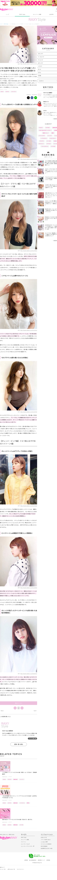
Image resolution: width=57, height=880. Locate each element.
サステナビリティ (20, 869)
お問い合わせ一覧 (11, 869)
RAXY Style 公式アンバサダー (45, 130)
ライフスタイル (45, 146)
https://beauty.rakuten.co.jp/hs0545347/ (28, 673)
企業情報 (26, 860)
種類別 (28, 802)
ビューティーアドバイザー (27, 846)
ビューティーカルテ (25, 844)
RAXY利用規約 (44, 846)
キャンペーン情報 (37, 14)
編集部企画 (15, 779)
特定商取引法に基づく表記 (46, 848)
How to (2, 91)
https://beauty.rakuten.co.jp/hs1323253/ (28, 330)
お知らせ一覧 (44, 837)
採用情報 (48, 860)
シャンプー (22, 779)
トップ (7, 14)
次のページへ (18, 703)
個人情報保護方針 (32, 860)
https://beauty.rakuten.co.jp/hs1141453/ (28, 587)
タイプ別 (21, 824)
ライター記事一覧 (32, 738)
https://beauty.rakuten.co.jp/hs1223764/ (28, 411)
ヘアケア (5, 89)
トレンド (49, 135)
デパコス (48, 143)
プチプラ (41, 141)
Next (35, 710)
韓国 (53, 133)
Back (2, 710)
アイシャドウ (41, 135)
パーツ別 (48, 141)
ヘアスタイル (22, 802)
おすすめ (7, 91)
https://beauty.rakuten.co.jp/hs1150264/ (28, 505)
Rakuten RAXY (6, 9)
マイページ (23, 841)
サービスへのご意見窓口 (46, 844)
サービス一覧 (2, 869)
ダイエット (41, 143)
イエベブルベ (13, 91)
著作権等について (41, 860)
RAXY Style (22, 14)
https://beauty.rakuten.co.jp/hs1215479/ (28, 159)
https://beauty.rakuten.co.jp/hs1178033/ (28, 250)
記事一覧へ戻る (18, 744)
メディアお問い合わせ (45, 839)
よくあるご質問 (44, 841)
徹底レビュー (45, 133)
